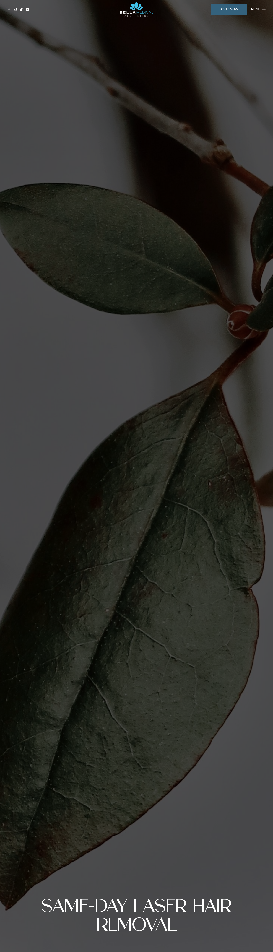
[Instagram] (15, 9)
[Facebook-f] (9, 9)
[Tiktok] (21, 9)
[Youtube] (27, 9)
